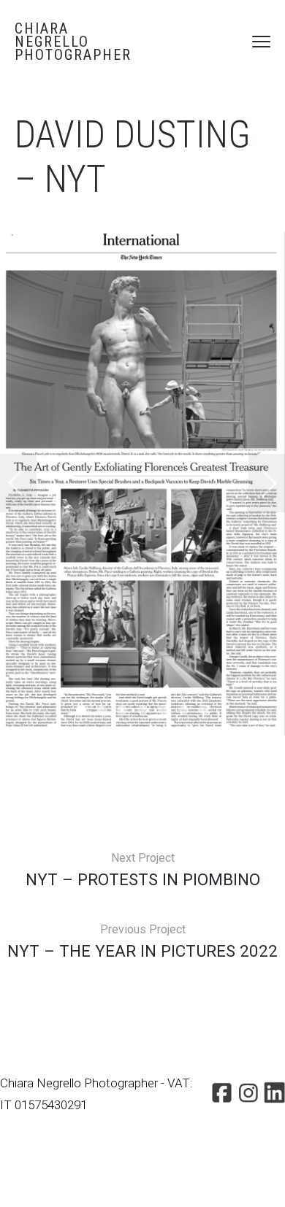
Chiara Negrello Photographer (73, 41)
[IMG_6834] (142, 483)
